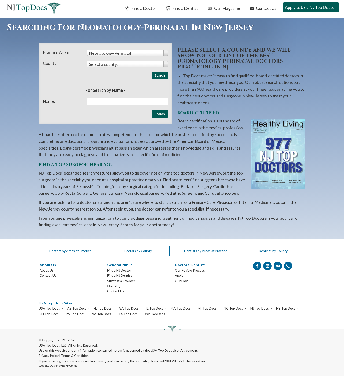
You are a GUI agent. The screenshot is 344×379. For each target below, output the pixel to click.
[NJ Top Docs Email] (278, 266)
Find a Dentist (185, 8)
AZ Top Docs (76, 308)
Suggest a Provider (121, 281)
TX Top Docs (128, 314)
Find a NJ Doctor (119, 270)
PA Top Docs (75, 314)
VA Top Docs (101, 314)
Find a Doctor (143, 8)
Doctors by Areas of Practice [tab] (70, 251)
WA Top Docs (155, 314)
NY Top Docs (285, 308)
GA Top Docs (129, 308)
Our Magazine (226, 8)
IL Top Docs (154, 308)
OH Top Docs (49, 314)
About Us (47, 270)
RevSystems (69, 365)
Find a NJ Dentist (119, 275)
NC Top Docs (233, 308)
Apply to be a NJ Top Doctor (310, 7)
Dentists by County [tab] (273, 251)
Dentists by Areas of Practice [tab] (205, 251)
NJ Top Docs (259, 308)
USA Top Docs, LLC (53, 345)
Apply (179, 275)
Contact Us (265, 8)
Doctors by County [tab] (138, 251)
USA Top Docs (49, 308)
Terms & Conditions (75, 356)
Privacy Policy (49, 356)
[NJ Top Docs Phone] (288, 266)
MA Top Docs (180, 308)
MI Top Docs (207, 308)
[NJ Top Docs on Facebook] (257, 266)
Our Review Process (190, 270)
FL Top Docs (103, 308)
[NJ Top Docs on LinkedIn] (267, 266)
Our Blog (113, 286)
